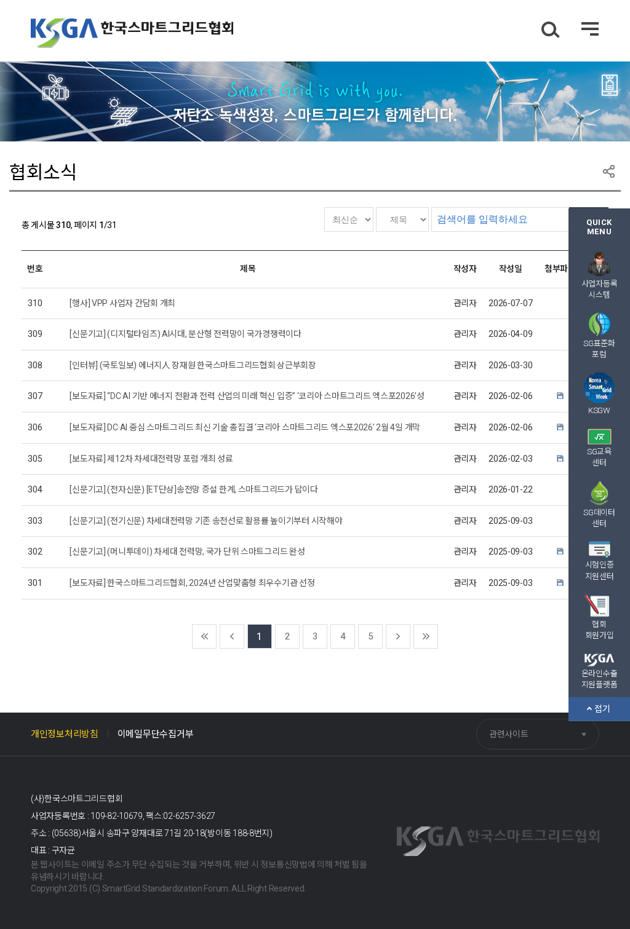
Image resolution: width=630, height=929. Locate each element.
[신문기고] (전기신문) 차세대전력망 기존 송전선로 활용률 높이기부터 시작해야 (206, 521)
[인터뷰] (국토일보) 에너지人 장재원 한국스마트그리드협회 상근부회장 (193, 365)
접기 (603, 708)
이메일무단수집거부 (155, 734)
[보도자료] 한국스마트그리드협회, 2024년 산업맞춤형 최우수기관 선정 (192, 583)
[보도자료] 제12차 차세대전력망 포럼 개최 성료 (151, 459)
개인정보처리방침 (64, 734)
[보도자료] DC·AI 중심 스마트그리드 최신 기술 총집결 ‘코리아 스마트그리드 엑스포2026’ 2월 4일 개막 (245, 427)
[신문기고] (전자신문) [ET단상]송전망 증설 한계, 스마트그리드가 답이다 (193, 489)
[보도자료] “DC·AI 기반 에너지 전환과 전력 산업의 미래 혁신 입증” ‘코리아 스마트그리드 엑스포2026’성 (247, 396)
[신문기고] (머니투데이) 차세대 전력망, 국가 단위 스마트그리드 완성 (187, 551)
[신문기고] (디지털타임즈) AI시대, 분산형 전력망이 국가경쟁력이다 (185, 334)
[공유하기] (608, 171)
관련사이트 (508, 734)
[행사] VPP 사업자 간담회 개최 (122, 303)
